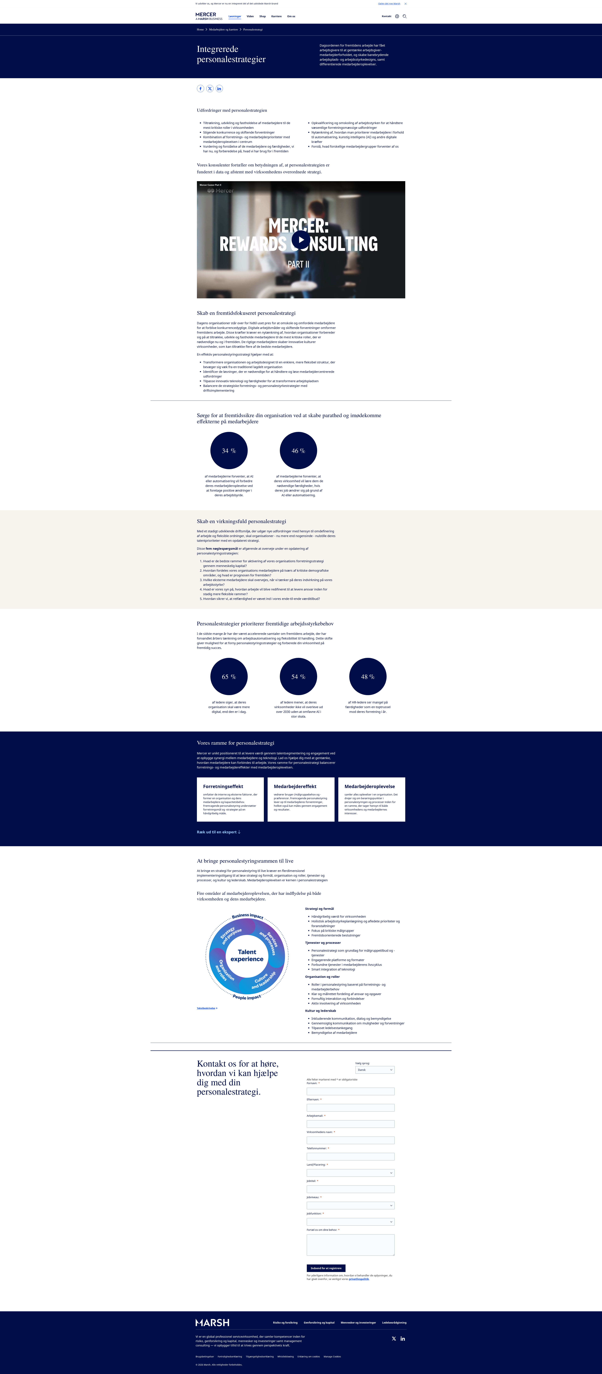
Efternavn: (313, 1099)
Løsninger (235, 16)
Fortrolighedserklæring (230, 1356)
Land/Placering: (316, 1165)
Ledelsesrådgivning (394, 1322)
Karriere (276, 16)
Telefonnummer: (317, 1148)
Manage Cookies (332, 1356)
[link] (200, 88)
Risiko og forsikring (285, 1322)
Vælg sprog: (362, 1063)
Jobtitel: (311, 1181)
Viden (250, 16)
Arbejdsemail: (315, 1116)
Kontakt (386, 16)
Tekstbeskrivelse (206, 1008)
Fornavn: (312, 1083)
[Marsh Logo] (212, 1323)
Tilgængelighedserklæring (260, 1356)
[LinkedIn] (402, 1338)
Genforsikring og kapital (319, 1322)
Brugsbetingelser (205, 1356)
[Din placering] (397, 16)
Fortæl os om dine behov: (322, 1230)
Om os (291, 16)
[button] (405, 3)
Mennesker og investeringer (358, 1322)
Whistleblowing (285, 1356)
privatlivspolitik (359, 1279)
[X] (393, 1338)
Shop (262, 16)
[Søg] (404, 16)
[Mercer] (209, 16)
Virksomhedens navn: (320, 1132)
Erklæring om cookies (309, 1356)
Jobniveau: (313, 1197)
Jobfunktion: (314, 1213)
